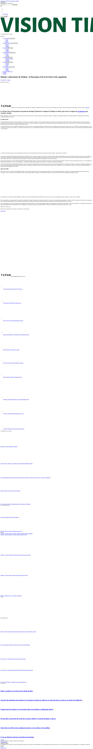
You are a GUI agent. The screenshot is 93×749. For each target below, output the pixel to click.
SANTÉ (4, 57)
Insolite (7, 53)
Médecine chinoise (9, 58)
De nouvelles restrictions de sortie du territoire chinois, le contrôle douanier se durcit (28, 718)
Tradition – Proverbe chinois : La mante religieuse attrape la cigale (14, 534)
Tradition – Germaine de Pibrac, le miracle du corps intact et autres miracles (16, 555)
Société (7, 68)
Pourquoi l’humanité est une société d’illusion (10, 517)
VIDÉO (4, 72)
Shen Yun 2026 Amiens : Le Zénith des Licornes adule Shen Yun (13, 682)
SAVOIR (5, 62)
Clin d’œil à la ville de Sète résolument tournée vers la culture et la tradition (15, 504)
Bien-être (7, 59)
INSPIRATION (6, 52)
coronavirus (81, 111)
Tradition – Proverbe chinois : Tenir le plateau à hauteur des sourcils (14, 575)
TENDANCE (6, 66)
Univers (7, 64)
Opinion (7, 70)
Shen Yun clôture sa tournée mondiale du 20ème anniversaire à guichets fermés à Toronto (18, 631)
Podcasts (5, 73)
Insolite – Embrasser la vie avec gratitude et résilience (11, 595)
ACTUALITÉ (6, 38)
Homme (7, 63)
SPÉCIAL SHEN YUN (8, 71)
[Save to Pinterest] (6, 106)
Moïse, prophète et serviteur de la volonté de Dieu (10, 490)
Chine (7, 40)
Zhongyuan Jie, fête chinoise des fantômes (9, 446)
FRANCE (5, 47)
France (7, 39)
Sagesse (7, 45)
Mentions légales (4, 742)
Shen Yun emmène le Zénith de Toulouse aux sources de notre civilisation (15, 644)
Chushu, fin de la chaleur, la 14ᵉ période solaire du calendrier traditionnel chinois (17, 463)
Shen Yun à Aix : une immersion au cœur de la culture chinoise (13, 658)
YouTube (87, 107)
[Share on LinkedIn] (8, 106)
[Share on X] (4, 106)
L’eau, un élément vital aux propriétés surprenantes (17, 737)
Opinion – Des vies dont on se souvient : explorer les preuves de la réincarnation (17, 533)
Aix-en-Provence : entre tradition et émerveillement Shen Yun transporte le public (17, 670)
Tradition (7, 46)
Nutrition (7, 60)
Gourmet (7, 56)
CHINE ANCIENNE (7, 43)
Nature (7, 65)
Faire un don (5, 14)
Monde (7, 42)
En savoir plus (3, 747)
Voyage (7, 55)
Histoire (7, 44)
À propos (2, 739)
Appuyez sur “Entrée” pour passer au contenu (10, 1)
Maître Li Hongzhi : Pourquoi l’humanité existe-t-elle (11, 531)
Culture (7, 50)
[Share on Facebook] (2, 106)
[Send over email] (10, 106)
